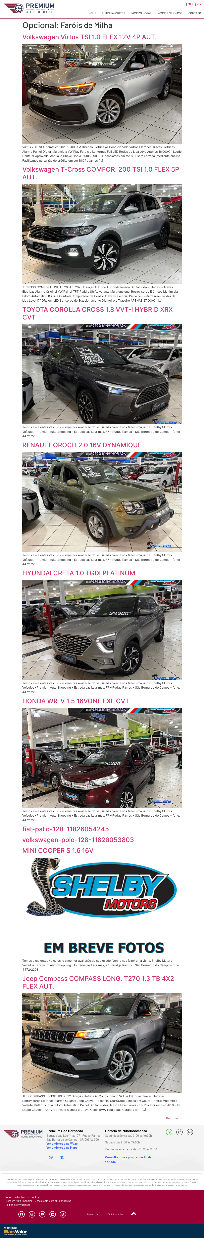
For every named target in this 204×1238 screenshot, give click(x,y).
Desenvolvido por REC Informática (105, 1214)
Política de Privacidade (17, 1204)
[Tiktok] (63, 1214)
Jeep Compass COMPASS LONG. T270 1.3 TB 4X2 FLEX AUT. (98, 982)
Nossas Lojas (141, 13)
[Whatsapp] (169, 1132)
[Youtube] (42, 1214)
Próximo (174, 1118)
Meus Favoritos (113, 13)
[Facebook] (21, 1214)
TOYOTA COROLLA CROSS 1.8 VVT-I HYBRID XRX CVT (97, 313)
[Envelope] (190, 1132)
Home (92, 13)
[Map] (62, 1157)
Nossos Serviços (169, 13)
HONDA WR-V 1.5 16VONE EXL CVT (75, 701)
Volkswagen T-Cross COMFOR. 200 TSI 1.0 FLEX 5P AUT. (100, 173)
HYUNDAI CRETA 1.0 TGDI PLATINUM (78, 573)
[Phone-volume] (179, 1132)
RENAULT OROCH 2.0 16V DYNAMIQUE (82, 445)
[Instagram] (32, 1214)
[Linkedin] (52, 1214)
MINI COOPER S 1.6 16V (57, 850)
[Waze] (50, 1157)
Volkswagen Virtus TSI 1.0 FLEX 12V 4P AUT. (89, 37)
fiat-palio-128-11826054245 (65, 829)
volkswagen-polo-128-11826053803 (78, 840)
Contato (194, 13)
